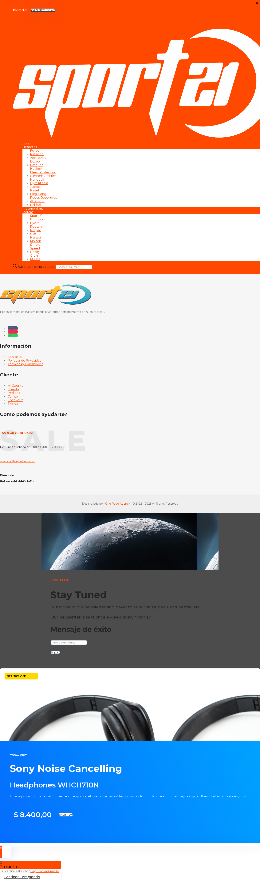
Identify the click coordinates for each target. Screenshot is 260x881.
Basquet (36, 165)
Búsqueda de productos (37, 267)
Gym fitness (39, 183)
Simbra (35, 244)
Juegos (35, 187)
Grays (34, 255)
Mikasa (35, 259)
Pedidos (14, 393)
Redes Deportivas (43, 197)
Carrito (13, 396)
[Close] (1, 845)
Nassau (35, 237)
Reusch (36, 226)
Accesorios (38, 158)
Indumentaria (33, 208)
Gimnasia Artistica (43, 176)
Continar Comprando (22, 877)
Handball (37, 179)
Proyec (35, 230)
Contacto (15, 357)
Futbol (35, 150)
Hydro (35, 223)
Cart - (47, 18)
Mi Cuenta (15, 385)
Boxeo (35, 161)
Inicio (26, 143)
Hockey (36, 168)
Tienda (13, 404)
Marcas (27, 212)
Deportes (29, 147)
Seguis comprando (44, 871)
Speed (35, 248)
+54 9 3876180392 (43, 10)
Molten (35, 241)
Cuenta (13, 389)
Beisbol (35, 205)
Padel (34, 190)
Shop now (66, 814)
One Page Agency (117, 503)
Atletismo (37, 201)
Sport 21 (36, 216)
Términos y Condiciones (25, 364)
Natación (37, 154)
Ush (33, 234)
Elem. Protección (43, 172)
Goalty (35, 252)
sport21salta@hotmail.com (17, 461)
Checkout (15, 400)
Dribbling (37, 219)
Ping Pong (38, 194)
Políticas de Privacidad (25, 360)
